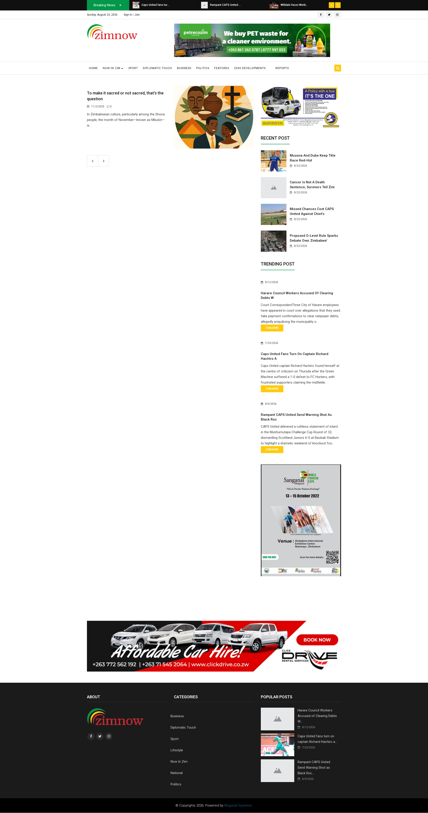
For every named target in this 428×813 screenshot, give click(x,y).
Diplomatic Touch (157, 68)
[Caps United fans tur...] (136, 5)
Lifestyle (177, 750)
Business (184, 68)
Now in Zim (112, 68)
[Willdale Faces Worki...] (274, 5)
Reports (282, 68)
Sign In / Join (132, 14)
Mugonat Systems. (238, 805)
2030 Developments (250, 68)
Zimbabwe (272, 327)
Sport (133, 68)
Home (93, 68)
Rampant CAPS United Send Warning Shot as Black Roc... (314, 767)
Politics (202, 68)
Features (221, 68)
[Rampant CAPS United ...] (204, 5)
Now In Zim (179, 762)
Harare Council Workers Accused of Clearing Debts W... (317, 715)
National (177, 773)
